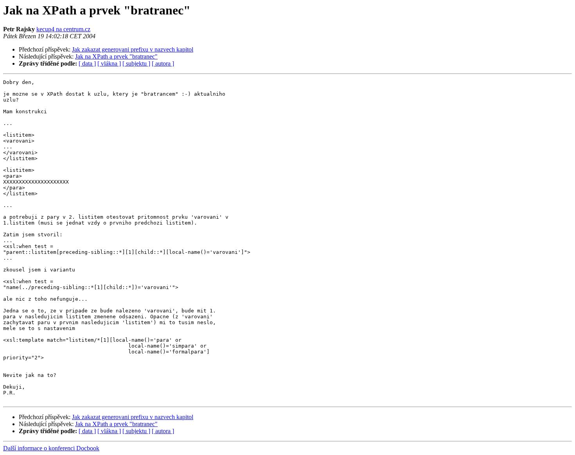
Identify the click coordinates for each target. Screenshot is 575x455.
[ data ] (87, 63)
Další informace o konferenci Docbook (51, 448)
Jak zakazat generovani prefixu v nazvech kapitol (132, 49)
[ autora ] (163, 63)
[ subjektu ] (136, 63)
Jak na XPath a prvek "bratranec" (116, 56)
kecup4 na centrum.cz (63, 29)
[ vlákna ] (109, 63)
